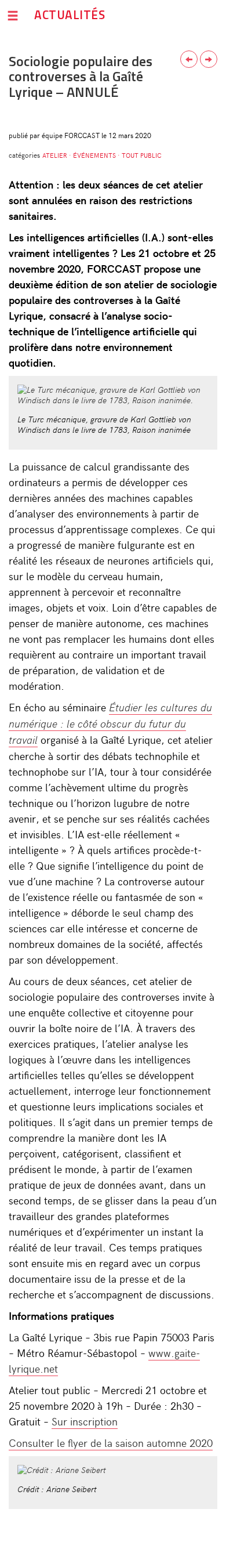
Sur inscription (85, 1421)
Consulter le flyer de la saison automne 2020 (111, 1442)
